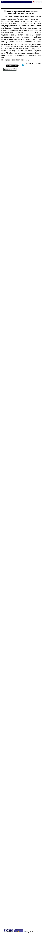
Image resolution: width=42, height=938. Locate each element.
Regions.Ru (24, 60)
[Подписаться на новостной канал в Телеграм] (33, 66)
